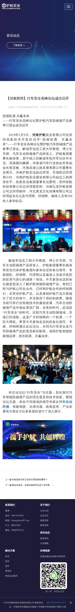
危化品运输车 (11, 576)
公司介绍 (44, 511)
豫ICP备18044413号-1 (56, 602)
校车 (7, 561)
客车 (7, 556)
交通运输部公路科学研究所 (52, 556)
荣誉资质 (44, 525)
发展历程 (44, 520)
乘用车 (8, 571)
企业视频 (44, 543)
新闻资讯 (44, 538)
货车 (7, 566)
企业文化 (44, 515)
